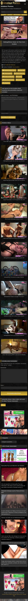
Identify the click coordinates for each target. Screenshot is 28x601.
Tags (14, 595)
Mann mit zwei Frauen (9, 79)
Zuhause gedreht (8, 73)
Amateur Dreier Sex (20, 73)
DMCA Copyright (13, 594)
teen (4, 404)
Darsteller (10, 14)
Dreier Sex (22, 70)
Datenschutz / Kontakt (21, 594)
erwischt (19, 76)
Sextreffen (24, 14)
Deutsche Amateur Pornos (9, 70)
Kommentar (3, 367)
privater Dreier (21, 79)
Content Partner (5, 594)
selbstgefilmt (6, 82)
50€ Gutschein (17, 14)
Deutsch (18, 0)
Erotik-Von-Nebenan (10, 64)
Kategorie (4, 14)
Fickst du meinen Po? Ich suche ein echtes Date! (13, 517)
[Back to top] (23, 597)
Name (2, 385)
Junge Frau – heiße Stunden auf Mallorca (11, 542)
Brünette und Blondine (9, 76)
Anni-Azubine (16, 67)
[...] (9, 489)
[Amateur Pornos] (11, 3)
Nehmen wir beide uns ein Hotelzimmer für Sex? (13, 492)
